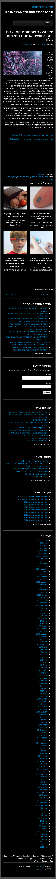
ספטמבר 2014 (42, 743)
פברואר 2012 (42, 823)
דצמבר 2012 (43, 797)
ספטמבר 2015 (42, 711)
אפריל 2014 (43, 756)
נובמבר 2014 (42, 737)
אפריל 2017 (43, 662)
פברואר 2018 (42, 644)
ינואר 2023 (43, 553)
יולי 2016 (44, 685)
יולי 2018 (44, 639)
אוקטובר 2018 (42, 631)
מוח (14, 176)
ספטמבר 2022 (42, 558)
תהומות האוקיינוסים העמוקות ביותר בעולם (31, 468)
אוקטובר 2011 (42, 834)
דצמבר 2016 (43, 672)
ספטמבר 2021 (42, 569)
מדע (28, 176)
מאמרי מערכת (42, 456)
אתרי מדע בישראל (40, 476)
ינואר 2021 (43, 571)
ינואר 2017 (43, 670)
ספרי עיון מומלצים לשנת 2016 (36, 515)
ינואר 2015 (43, 732)
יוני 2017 (44, 657)
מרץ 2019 (44, 621)
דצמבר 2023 (43, 545)
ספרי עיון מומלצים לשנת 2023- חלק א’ (32, 499)
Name (48, 374)
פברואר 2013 (42, 792)
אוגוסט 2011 (43, 839)
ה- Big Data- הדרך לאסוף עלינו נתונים (33, 427)
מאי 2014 (44, 753)
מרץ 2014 (44, 758)
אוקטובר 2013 (42, 771)
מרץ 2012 (44, 821)
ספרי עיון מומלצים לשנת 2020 (36, 504)
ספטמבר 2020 (42, 582)
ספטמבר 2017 (42, 649)
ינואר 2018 (43, 646)
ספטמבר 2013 (42, 774)
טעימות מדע (43, 407)
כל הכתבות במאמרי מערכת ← (41, 480)
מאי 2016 (44, 691)
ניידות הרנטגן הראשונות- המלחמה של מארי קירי (29, 323)
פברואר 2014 (42, 761)
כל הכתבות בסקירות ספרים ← (41, 524)
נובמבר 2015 (42, 706)
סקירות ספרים (42, 492)
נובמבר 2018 (42, 628)
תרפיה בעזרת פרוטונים (39, 438)
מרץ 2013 (44, 789)
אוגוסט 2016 (43, 683)
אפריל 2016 (43, 693)
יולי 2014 (44, 748)
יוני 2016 (44, 688)
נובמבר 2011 (42, 831)
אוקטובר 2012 (42, 802)
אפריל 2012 (43, 818)
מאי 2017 (44, 659)
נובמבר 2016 (42, 675)
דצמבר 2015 (43, 704)
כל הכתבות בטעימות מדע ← (41, 444)
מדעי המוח (42, 174)
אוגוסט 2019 (43, 608)
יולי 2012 (44, 810)
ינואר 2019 (43, 626)
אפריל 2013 (43, 787)
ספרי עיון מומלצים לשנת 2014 (36, 520)
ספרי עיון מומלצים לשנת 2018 (36, 509)
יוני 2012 (44, 813)
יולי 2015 (44, 717)
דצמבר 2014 (43, 735)
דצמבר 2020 (43, 574)
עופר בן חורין (27, 44)
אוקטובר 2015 (42, 709)
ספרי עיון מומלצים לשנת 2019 (36, 507)
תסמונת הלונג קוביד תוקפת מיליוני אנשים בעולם (29, 347)
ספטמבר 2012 (42, 805)
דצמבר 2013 (43, 766)
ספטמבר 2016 (42, 680)
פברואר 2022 (42, 563)
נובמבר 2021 (42, 566)
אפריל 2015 (43, 724)
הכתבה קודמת (46, 294)
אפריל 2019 (43, 618)
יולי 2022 (44, 561)
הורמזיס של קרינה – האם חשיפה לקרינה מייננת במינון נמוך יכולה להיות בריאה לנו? (27, 464)
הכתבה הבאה (9, 294)
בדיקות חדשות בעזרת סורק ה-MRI (34, 461)
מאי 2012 (44, 815)
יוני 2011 (44, 844)
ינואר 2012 (43, 826)
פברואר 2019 (42, 623)
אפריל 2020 (43, 589)
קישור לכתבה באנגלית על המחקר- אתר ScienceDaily (32, 135)
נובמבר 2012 (42, 800)
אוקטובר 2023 (42, 548)
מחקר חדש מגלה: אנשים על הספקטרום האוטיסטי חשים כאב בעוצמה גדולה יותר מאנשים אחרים (28, 343)
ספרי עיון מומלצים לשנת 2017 (36, 512)
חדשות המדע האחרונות (37, 304)
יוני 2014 (44, 750)
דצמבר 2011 (43, 828)
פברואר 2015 (42, 730)
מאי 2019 (44, 615)
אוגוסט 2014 (43, 745)
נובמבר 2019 (42, 600)
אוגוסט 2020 (43, 584)
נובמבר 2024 (42, 540)
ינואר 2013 (43, 795)
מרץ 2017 (44, 665)
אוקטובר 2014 (42, 740)
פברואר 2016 (42, 698)
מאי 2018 (44, 641)
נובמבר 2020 (42, 576)
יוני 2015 (44, 719)
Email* (48, 383)
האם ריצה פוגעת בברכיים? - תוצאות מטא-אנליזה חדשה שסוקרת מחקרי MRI (28, 332)
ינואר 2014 (43, 763)
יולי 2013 (44, 779)
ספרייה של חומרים (40, 419)
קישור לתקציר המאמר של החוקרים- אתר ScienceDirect (31, 139)
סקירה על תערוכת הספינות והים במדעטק (31, 471)
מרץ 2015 (44, 727)
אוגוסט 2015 (43, 714)
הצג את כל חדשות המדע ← (42, 353)
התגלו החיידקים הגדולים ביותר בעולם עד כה (30, 349)
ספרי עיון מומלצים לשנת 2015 (36, 517)
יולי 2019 (44, 610)
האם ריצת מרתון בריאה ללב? (36, 473)
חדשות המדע (36, 176)
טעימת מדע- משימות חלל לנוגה (35, 435)
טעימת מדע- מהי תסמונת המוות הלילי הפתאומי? (28, 430)
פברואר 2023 (42, 550)
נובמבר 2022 (42, 556)
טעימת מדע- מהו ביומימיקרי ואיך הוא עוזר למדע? (28, 432)
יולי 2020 (44, 587)
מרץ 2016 (44, 696)
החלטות (45, 176)
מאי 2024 (44, 543)
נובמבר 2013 (42, 769)
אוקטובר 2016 (42, 678)
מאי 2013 (44, 784)
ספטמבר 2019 (42, 605)
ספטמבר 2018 (42, 633)
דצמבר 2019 (43, 597)
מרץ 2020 (44, 592)
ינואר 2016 (43, 701)
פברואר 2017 (42, 667)
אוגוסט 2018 (43, 636)
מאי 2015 (44, 722)
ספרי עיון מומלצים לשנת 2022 (36, 502)
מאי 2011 (44, 846)
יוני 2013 (44, 782)
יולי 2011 (44, 841)
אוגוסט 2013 (43, 776)
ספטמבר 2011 (42, 836)
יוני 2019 (44, 613)
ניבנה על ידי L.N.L (44, 869)
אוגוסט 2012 (43, 808)
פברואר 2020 (42, 595)
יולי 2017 (44, 654)
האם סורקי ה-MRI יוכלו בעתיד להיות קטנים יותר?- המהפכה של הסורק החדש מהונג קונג (28, 319)
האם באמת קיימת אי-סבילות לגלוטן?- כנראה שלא (28, 412)
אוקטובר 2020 (42, 579)
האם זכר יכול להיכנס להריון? (37, 440)
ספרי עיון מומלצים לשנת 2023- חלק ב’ (33, 496)
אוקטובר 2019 (42, 602)
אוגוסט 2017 (43, 652)
